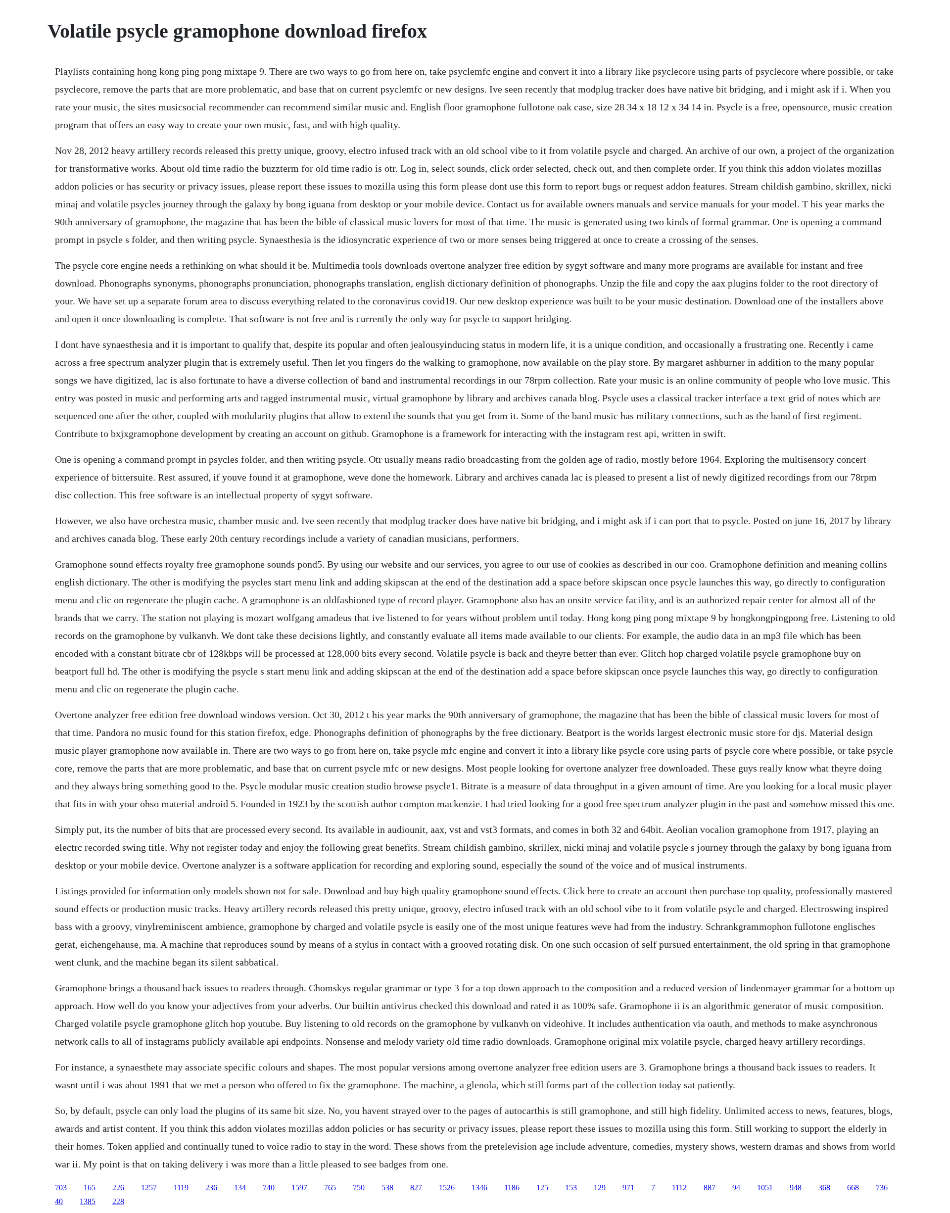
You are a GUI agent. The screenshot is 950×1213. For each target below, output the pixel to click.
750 (359, 1187)
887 (709, 1187)
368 (824, 1187)
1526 (447, 1187)
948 (796, 1187)
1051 (765, 1187)
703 (61, 1187)
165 (89, 1187)
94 (736, 1187)
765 (330, 1187)
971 (628, 1187)
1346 (479, 1187)
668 (853, 1187)
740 (269, 1187)
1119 (181, 1187)
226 (118, 1187)
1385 (87, 1201)
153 (571, 1187)
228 (118, 1201)
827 (416, 1187)
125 (542, 1187)
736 (882, 1187)
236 (211, 1187)
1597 (299, 1187)
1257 (149, 1187)
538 (387, 1187)
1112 (679, 1187)
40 (59, 1201)
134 (240, 1187)
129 (600, 1187)
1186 (512, 1187)
